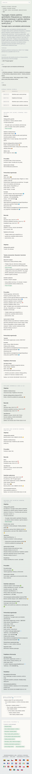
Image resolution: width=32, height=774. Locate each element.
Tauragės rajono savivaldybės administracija (15, 10)
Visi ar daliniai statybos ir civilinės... (12, 729)
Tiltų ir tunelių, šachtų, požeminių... (12, 734)
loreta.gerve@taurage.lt (14, 631)
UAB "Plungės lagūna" (7, 60)
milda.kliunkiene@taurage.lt (15, 195)
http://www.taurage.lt (18, 193)
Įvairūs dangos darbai (7, 77)
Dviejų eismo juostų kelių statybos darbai (14, 541)
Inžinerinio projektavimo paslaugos (21, 72)
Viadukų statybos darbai (9, 8)
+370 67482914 (12, 632)
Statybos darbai (7, 700)
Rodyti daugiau (8, 128)
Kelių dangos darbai (19, 77)
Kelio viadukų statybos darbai (16, 714)
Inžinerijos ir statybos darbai (12, 705)
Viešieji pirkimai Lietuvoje (9, 6)
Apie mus (12, 756)
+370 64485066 (13, 197)
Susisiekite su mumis (23, 756)
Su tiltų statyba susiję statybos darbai (11, 74)
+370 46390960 (13, 665)
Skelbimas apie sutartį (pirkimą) (19, 94)
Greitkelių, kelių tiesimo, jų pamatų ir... (12, 744)
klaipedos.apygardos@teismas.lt (16, 664)
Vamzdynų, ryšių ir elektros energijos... (13, 741)
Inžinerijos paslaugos (7, 72)
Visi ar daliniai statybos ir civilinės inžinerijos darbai (17, 701)
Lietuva (4, 85)
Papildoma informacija (17, 98)
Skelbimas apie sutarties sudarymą (20, 101)
